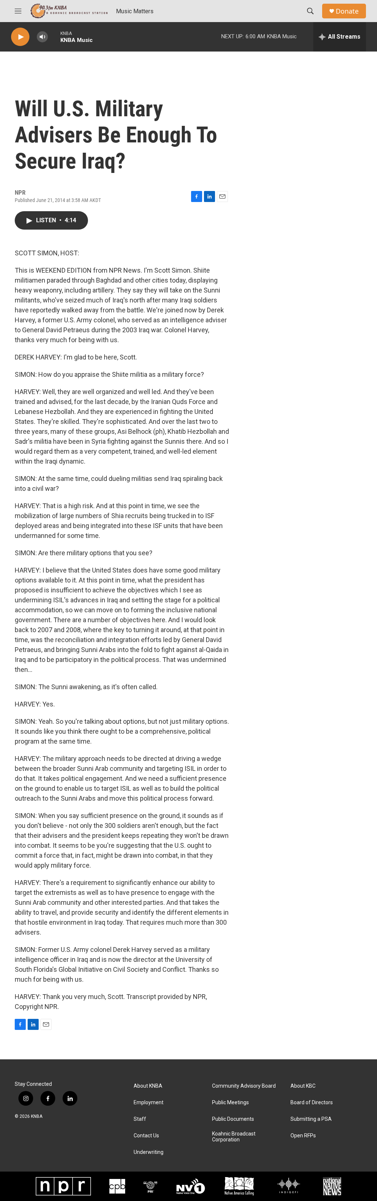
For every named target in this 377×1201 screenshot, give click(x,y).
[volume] (42, 37)
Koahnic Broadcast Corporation (234, 1136)
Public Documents (233, 1119)
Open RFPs (303, 1135)
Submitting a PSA (311, 1119)
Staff (140, 1119)
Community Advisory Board (244, 1086)
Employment (148, 1102)
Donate (347, 11)
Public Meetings (230, 1102)
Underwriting (148, 1152)
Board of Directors (311, 1102)
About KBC (303, 1086)
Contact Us (146, 1135)
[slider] (54, 36)
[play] (20, 37)
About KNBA (148, 1086)
